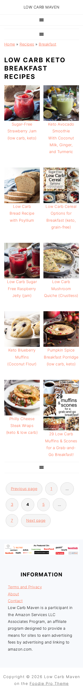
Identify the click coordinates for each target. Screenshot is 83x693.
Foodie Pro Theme (49, 683)
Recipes (27, 44)
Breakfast (47, 44)
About (13, 594)
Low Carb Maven (42, 7)
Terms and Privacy (25, 587)
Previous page (24, 488)
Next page (36, 520)
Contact (15, 601)
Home (9, 44)
